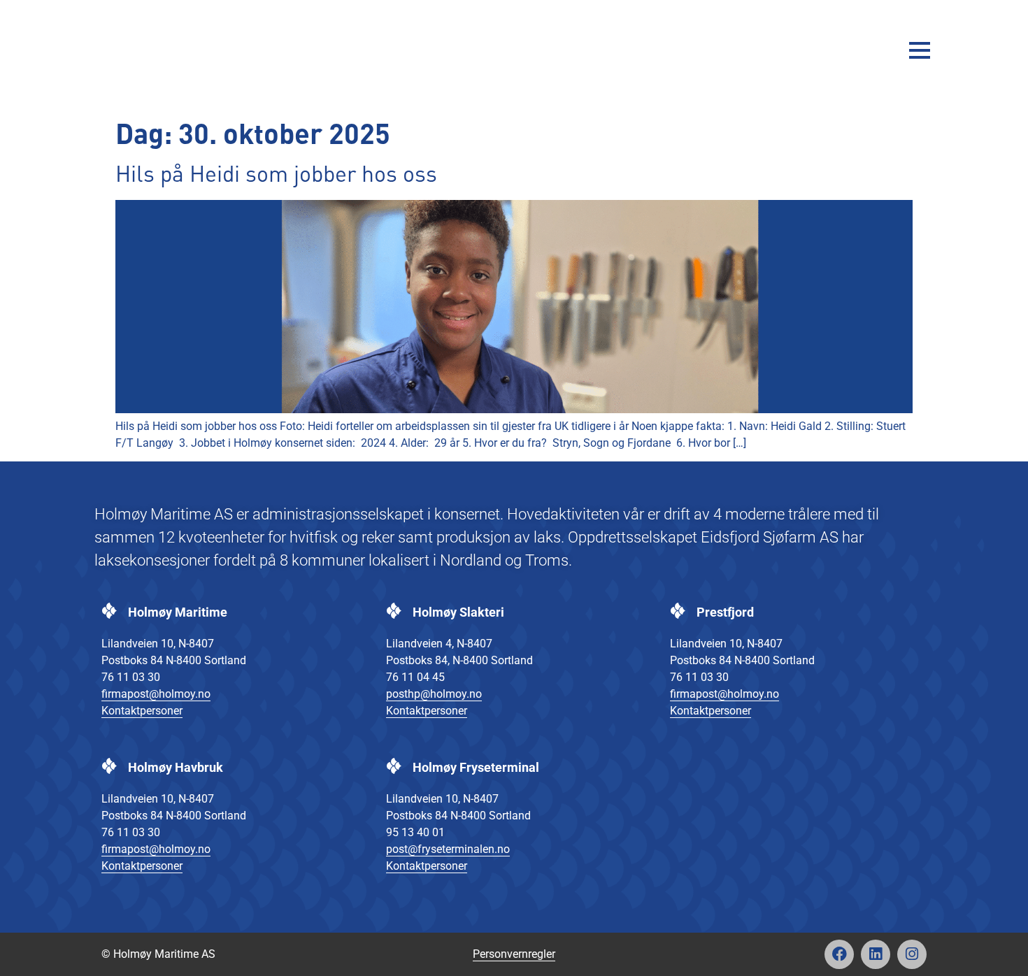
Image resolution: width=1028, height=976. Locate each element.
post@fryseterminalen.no (448, 849)
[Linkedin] (875, 954)
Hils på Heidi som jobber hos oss (276, 176)
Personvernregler (514, 954)
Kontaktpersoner (142, 710)
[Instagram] (912, 954)
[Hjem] (146, 50)
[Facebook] (839, 954)
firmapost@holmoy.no (155, 694)
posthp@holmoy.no (434, 694)
